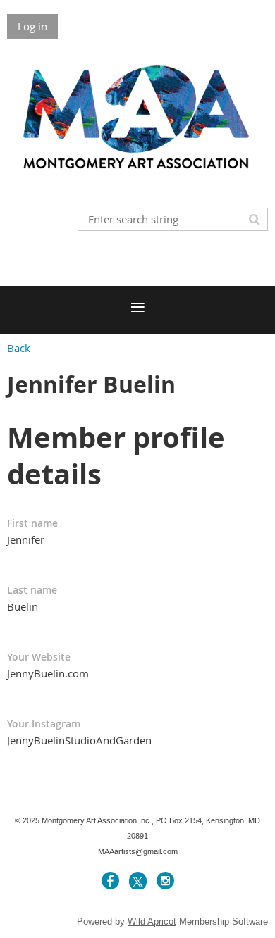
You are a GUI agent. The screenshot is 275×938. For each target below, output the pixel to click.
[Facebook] (110, 880)
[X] (138, 880)
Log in (32, 26)
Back (18, 348)
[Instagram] (165, 880)
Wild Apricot (152, 921)
